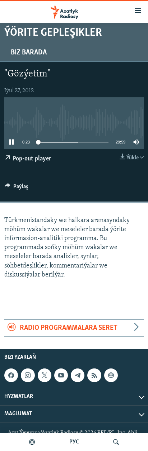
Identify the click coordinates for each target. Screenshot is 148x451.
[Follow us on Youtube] (61, 375)
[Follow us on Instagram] (27, 375)
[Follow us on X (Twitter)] (44, 375)
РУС (74, 442)
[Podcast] (111, 375)
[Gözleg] (116, 442)
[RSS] (94, 375)
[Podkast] (32, 442)
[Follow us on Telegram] (77, 375)
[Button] (16, 188)
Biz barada (29, 52)
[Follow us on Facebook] (11, 375)
